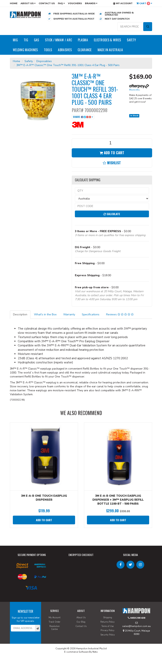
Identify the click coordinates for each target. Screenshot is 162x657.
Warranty (69, 314)
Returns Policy (107, 621)
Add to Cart (113, 152)
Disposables (44, 61)
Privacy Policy (107, 630)
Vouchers (75, 3)
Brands (90, 3)
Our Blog (80, 621)
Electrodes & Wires (107, 40)
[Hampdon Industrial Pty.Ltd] (25, 14)
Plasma (83, 40)
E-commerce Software (76, 651)
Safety (131, 40)
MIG (15, 40)
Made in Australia (110, 49)
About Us (27, 3)
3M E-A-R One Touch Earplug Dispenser (44, 498)
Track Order (54, 621)
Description (20, 314)
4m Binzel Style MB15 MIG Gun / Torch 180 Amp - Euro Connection (33, 640)
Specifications (90, 314)
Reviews (112, 314)
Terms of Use (107, 626)
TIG (26, 40)
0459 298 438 (137, 617)
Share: (77, 116)
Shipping (107, 617)
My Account (124, 3)
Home (13, 3)
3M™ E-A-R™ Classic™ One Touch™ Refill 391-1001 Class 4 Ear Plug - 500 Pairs (68, 65)
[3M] (83, 124)
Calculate (113, 214)
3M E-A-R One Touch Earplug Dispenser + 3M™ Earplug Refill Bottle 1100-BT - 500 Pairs (118, 500)
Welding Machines (25, 49)
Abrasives (65, 49)
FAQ (60, 3)
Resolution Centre (54, 628)
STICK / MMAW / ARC (58, 40)
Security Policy (107, 634)
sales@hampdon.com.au (136, 626)
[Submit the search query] (147, 26)
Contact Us (47, 3)
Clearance (85, 49)
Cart (144, 3)
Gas (36, 40)
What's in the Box (45, 314)
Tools (48, 49)
